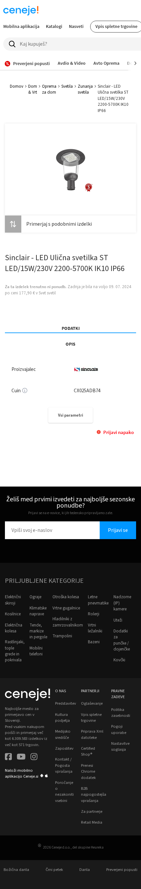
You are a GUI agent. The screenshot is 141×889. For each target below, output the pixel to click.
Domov (16, 86)
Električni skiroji (13, 600)
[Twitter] (21, 757)
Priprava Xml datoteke (92, 734)
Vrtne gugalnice (66, 608)
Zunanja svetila (85, 89)
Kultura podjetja (62, 717)
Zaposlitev (64, 748)
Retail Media (91, 822)
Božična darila (16, 870)
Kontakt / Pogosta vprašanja (63, 765)
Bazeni (94, 642)
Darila (84, 870)
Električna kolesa (13, 628)
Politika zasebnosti (120, 712)
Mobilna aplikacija (21, 26)
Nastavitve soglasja (120, 746)
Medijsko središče (62, 734)
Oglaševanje (92, 703)
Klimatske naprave (38, 611)
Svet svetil (47, 293)
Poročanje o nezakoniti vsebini (64, 792)
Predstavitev (65, 703)
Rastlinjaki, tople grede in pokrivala (15, 651)
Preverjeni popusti (121, 870)
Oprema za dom (49, 89)
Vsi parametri (70, 415)
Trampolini (62, 636)
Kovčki (119, 660)
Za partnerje (91, 811)
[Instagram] (33, 757)
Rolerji (93, 614)
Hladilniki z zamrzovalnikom (67, 622)
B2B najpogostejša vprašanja (93, 795)
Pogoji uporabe (118, 729)
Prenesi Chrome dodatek (88, 772)
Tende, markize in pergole (38, 631)
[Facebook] (8, 757)
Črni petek (54, 870)
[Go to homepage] (21, 10)
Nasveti (76, 26)
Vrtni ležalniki (95, 628)
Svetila (67, 86)
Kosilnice (13, 614)
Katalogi (54, 26)
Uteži (117, 620)
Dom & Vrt (32, 89)
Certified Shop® (88, 751)
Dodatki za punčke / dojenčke (121, 640)
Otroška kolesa (65, 597)
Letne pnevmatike (98, 600)
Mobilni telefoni (36, 651)
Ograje (35, 597)
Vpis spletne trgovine (91, 717)
